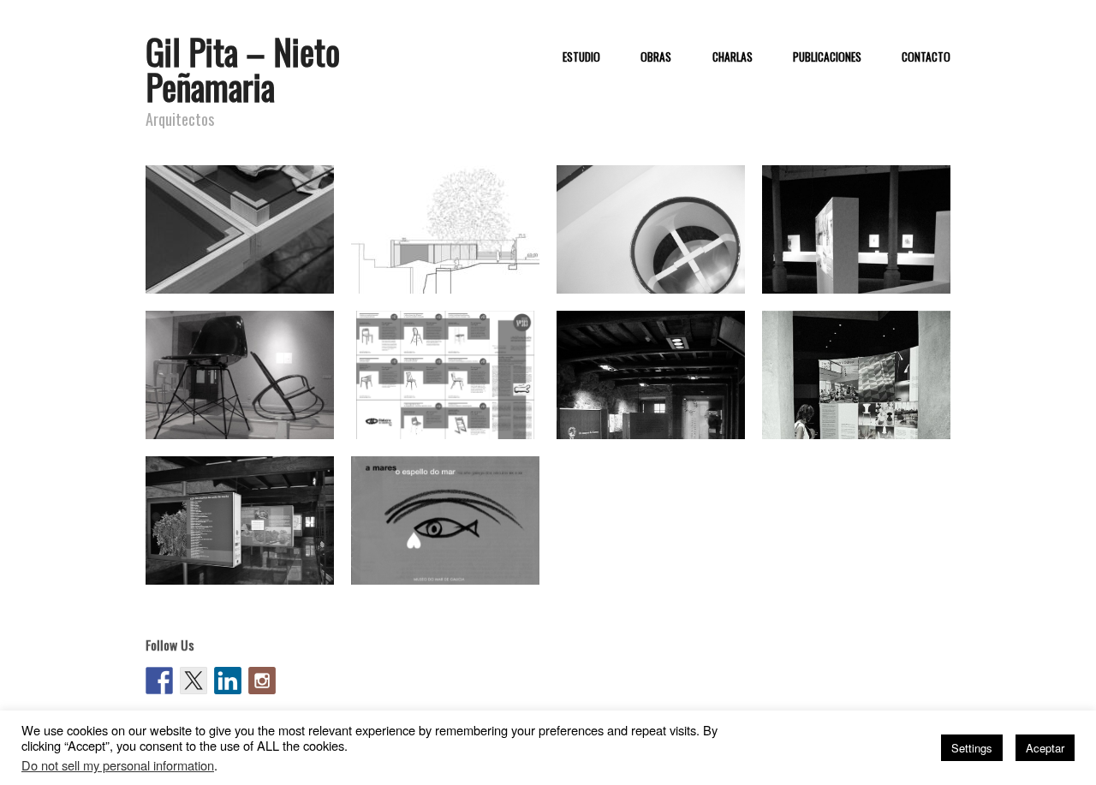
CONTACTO (926, 57)
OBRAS (655, 57)
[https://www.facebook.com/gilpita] (159, 680)
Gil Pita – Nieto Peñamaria (243, 69)
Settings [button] (971, 748)
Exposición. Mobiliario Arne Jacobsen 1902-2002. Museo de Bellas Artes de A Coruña (862, 406)
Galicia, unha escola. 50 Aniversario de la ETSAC (233, 269)
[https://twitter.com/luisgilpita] (193, 680)
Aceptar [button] (1045, 748)
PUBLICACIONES (827, 57)
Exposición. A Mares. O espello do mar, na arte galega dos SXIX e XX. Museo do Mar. (452, 551)
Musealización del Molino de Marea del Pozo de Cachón (243, 560)
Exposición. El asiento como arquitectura (241, 414)
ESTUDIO (581, 57)
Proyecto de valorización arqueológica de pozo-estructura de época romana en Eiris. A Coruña (451, 252)
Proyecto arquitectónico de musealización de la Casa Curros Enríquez (655, 406)
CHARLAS (732, 57)
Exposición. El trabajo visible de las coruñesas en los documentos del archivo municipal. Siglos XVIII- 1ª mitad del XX (859, 244)
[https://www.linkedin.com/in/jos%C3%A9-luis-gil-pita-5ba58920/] (227, 680)
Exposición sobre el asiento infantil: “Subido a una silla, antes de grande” (447, 406)
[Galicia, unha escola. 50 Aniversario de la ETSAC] (240, 228)
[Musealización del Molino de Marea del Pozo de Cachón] (240, 525)
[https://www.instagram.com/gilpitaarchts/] (262, 680)
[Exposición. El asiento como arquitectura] (240, 380)
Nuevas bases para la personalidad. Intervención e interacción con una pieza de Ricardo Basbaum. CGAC (657, 252)
